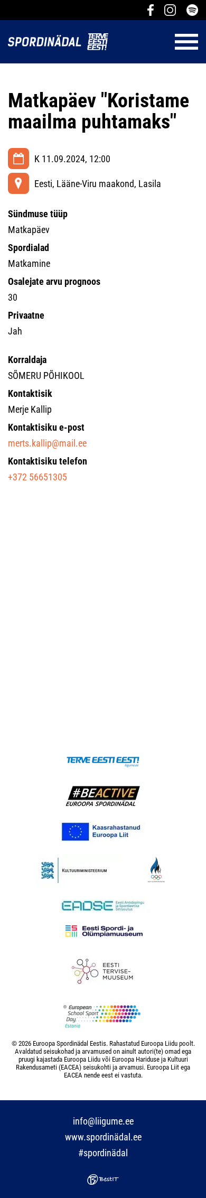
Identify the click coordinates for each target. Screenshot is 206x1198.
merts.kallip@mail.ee (47, 443)
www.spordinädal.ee (103, 1137)
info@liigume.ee (103, 1121)
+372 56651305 (37, 476)
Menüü (158, 42)
